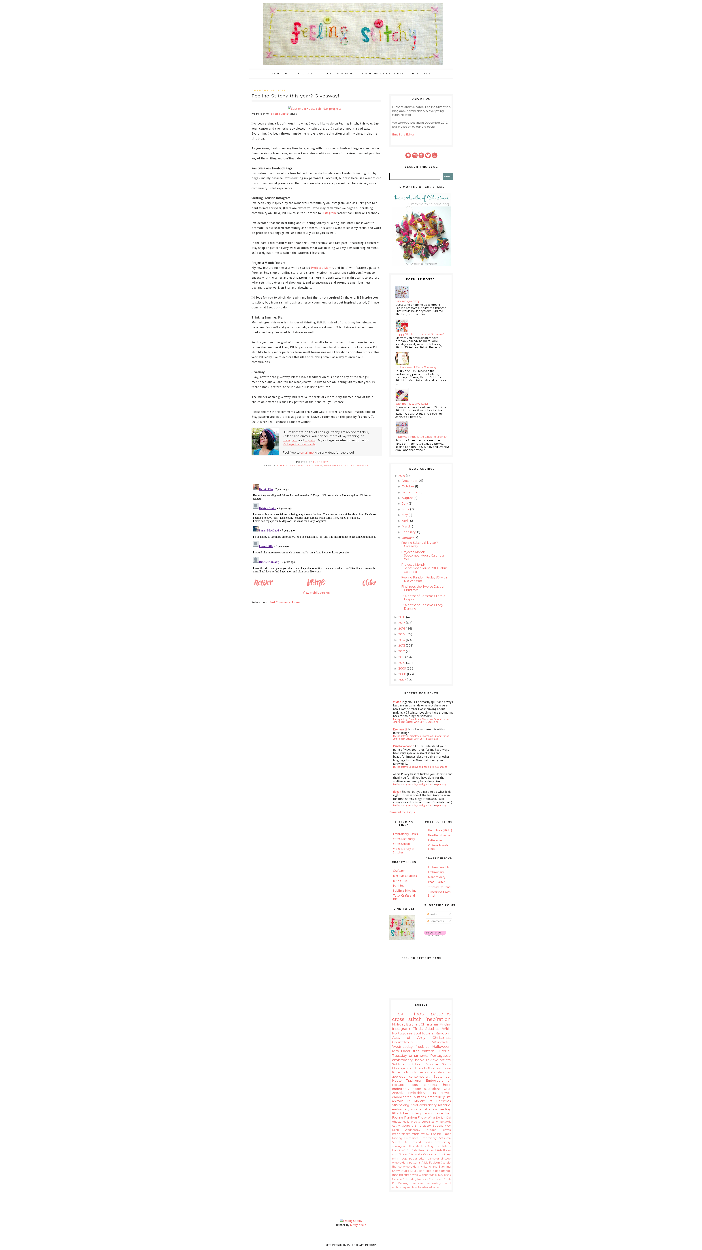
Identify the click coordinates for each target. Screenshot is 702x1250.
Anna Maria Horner (429, 1187)
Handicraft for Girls (404, 1150)
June (406, 509)
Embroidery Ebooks (429, 1125)
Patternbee (435, 840)
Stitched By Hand (439, 887)
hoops (416, 1089)
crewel (446, 1093)
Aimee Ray (443, 1109)
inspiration (438, 1019)
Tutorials (305, 73)
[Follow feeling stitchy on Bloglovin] (435, 935)
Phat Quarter (436, 882)
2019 (402, 476)
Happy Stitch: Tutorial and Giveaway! (419, 334)
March (407, 526)
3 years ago (432, 722)
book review (426, 1060)
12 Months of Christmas (382, 73)
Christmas (430, 1024)
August (408, 498)
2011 (401, 657)
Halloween (441, 1046)
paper (413, 1158)
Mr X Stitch (400, 881)
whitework (443, 1121)
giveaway (296, 465)
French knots (417, 1068)
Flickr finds (408, 1014)
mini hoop (399, 1158)
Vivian (397, 702)
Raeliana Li (400, 729)
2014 (402, 640)
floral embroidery (424, 1105)
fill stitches (400, 1113)
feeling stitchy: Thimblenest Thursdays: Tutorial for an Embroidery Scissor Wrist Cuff (421, 720)
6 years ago (441, 767)
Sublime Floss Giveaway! (411, 403)
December (410, 480)
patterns (441, 1014)
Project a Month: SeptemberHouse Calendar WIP (422, 555)
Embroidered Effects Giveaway (415, 367)
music (415, 1134)
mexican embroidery (426, 1183)
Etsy (410, 1024)
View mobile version (316, 592)
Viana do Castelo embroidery (430, 1154)
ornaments (418, 1055)
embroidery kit (439, 1097)
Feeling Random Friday (409, 1117)
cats (415, 1085)
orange (446, 1170)
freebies (422, 1046)
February (409, 532)
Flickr (282, 465)
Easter (439, 1113)
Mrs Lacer (401, 1051)
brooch (431, 1130)
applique (398, 1076)
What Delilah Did (439, 1117)
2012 (402, 651)
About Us (279, 73)
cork (422, 1170)
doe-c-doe (433, 1170)
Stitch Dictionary (404, 839)
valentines (443, 1072)
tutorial (428, 1033)
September (410, 492)
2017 (402, 623)
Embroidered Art (439, 867)
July (405, 503)
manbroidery (401, 1134)
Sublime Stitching (404, 890)
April (405, 521)
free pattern (424, 1051)
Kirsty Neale (358, 1225)
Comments (436, 921)
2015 (402, 634)
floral (431, 1068)
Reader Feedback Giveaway (346, 465)
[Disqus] (316, 528)
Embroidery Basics (405, 834)
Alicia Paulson (431, 1162)
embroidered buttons (409, 1097)
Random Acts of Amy (421, 1035)
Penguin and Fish (430, 1150)
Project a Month (337, 73)
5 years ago (432, 738)
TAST (406, 1142)
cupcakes (428, 1121)
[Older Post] (369, 586)
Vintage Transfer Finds (299, 444)
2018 (402, 617)
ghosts (396, 1121)
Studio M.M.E (409, 1170)
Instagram (329, 213)
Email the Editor (403, 134)
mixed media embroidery (432, 1142)
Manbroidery (436, 877)
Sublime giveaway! (407, 301)
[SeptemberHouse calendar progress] (316, 108)
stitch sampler (429, 1158)
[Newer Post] (263, 586)
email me (307, 452)
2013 (402, 645)
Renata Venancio (403, 746)
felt (417, 1024)
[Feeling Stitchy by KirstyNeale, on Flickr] (351, 1221)
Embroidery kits (421, 1093)
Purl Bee (398, 885)
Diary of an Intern (439, 1146)
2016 (402, 628)
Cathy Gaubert (402, 1125)
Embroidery (436, 872)
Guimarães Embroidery (420, 1138)
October (408, 486)
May (405, 515)
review (425, 1134)
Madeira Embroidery (404, 1179)
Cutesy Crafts (443, 1175)
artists (445, 1060)
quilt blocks (411, 1121)
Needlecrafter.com (440, 835)
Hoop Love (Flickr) (440, 830)
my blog (311, 440)
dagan (397, 791)
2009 (402, 668)
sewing (397, 1146)
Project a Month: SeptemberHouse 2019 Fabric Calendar (424, 568)
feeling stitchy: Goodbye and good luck (413, 767)
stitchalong (432, 1089)
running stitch (401, 1175)
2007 (402, 680)
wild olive (444, 1068)
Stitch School (401, 844)
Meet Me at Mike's (405, 876)
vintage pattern (422, 1109)
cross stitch (407, 1019)
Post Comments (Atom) (284, 602)
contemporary (419, 1076)
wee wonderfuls (423, 1175)
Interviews (421, 73)
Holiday (398, 1024)
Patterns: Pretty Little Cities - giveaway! (421, 436)
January (408, 538)
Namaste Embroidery (430, 1179)
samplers (430, 1085)
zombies (412, 1187)
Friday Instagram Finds (421, 1026)
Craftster (399, 870)
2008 (402, 674)
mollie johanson (421, 1113)
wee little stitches (414, 1146)
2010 (402, 663)
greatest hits (426, 1072)
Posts (433, 914)
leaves (446, 1130)
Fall (448, 1113)
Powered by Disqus (402, 812)
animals (397, 1101)
